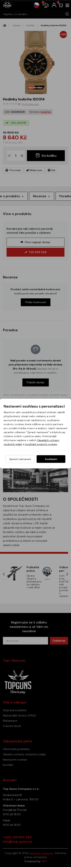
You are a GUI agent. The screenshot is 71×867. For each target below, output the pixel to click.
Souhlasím (51, 459)
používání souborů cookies (41, 444)
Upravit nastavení (20, 459)
